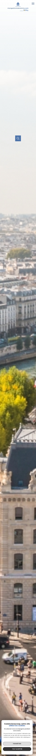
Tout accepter (17, 749)
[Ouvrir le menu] (33, 3)
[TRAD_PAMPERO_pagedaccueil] (18, 10)
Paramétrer (17, 743)
